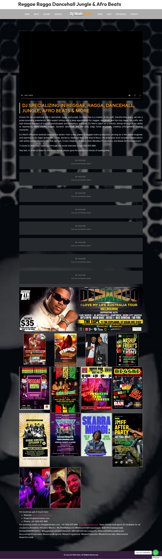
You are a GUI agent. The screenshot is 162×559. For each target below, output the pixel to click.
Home (27, 14)
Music (100, 14)
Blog (109, 14)
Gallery (47, 14)
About (36, 14)
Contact (134, 14)
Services (58, 14)
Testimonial (121, 14)
